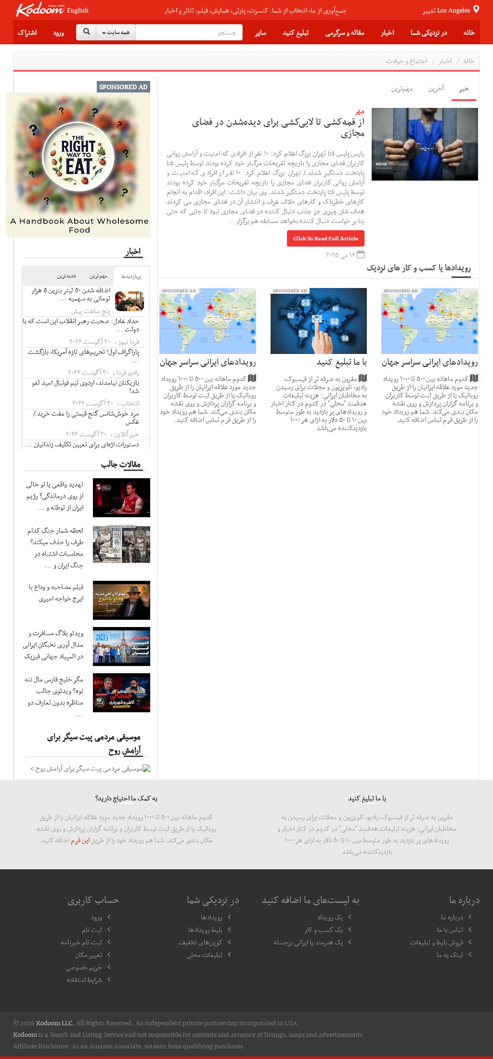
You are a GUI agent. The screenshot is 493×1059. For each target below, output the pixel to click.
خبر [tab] (464, 88)
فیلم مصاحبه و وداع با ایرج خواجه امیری (56, 592)
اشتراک (27, 32)
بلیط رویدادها (205, 929)
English (78, 10)
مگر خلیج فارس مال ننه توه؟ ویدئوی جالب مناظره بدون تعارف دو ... (54, 696)
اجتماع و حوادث (406, 60)
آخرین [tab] (435, 88)
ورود (58, 32)
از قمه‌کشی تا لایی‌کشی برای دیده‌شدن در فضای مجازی (278, 127)
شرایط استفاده (84, 979)
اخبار (445, 60)
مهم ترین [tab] (98, 275)
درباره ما (452, 917)
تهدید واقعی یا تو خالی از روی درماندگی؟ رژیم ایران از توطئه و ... (54, 495)
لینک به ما (450, 954)
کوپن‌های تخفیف (200, 942)
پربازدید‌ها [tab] (131, 276)
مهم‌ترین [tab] (402, 88)
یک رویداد (330, 917)
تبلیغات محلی (204, 954)
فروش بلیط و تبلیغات (436, 942)
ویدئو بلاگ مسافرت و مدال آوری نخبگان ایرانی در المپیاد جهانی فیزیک (53, 644)
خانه (469, 32)
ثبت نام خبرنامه (81, 942)
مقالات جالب (121, 464)
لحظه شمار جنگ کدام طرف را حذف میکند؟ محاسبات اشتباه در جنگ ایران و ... (55, 547)
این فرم (80, 840)
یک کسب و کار (323, 929)
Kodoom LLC (54, 1023)
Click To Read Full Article (325, 238)
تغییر (447, 10)
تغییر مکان (88, 954)
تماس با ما (450, 929)
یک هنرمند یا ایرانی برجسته (308, 942)
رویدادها (211, 917)
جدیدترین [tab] (67, 275)
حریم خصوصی (83, 967)
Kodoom (25, 1034)
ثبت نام (92, 929)
